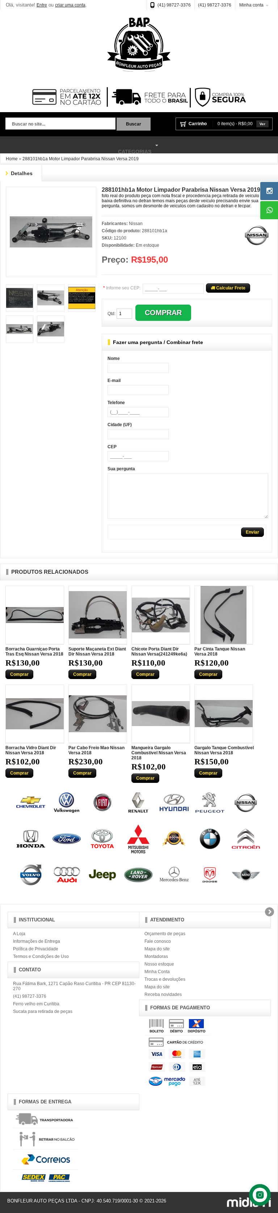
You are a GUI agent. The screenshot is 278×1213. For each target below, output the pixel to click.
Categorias (75, 148)
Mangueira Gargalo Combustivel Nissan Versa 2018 (158, 752)
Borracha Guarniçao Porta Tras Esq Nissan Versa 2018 (34, 651)
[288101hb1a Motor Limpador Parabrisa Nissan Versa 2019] (51, 193)
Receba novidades (163, 994)
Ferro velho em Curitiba (36, 1003)
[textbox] (60, 124)
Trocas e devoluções (164, 979)
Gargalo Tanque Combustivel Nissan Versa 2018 (224, 750)
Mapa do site (157, 948)
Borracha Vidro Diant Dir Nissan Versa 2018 (30, 750)
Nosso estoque (159, 964)
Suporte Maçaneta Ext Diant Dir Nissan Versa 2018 (97, 651)
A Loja (19, 933)
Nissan (136, 223)
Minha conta (251, 5)
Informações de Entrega (36, 941)
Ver (262, 124)
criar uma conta (70, 5)
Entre (42, 5)
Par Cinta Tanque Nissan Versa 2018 (219, 651)
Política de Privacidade (35, 948)
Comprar (19, 674)
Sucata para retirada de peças (42, 1011)
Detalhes (22, 173)
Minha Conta (157, 971)
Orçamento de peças (164, 933)
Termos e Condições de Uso (41, 956)
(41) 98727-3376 (174, 5)
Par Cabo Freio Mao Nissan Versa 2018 (96, 750)
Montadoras (156, 956)
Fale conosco (157, 941)
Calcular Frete (230, 287)
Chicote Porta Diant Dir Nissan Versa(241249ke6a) (159, 651)
